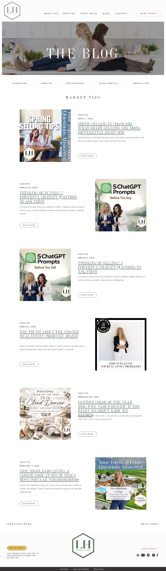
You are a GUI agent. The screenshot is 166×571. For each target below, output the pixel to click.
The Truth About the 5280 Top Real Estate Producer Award (49, 334)
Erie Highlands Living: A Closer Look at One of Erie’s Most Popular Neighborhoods (49, 475)
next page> (150, 524)
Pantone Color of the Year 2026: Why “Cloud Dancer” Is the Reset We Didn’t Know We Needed (109, 408)
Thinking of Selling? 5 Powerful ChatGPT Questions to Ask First (109, 267)
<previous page (19, 524)
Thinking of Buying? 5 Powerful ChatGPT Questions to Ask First (48, 196)
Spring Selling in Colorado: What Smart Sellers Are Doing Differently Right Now (109, 128)
